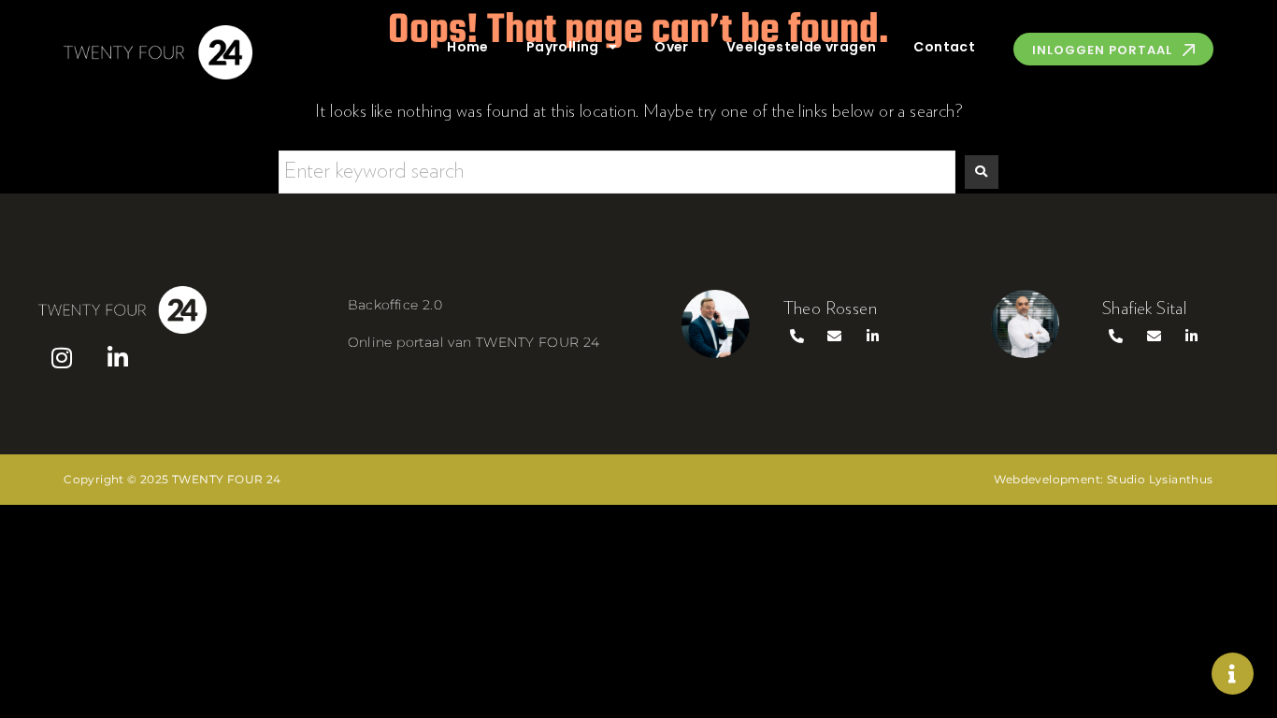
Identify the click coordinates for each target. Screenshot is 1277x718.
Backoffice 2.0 (395, 304)
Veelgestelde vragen (801, 46)
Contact (944, 46)
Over (671, 46)
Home (468, 46)
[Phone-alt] (797, 336)
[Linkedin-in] (117, 357)
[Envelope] (835, 336)
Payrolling (562, 46)
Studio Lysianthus (1160, 479)
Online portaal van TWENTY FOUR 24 (474, 342)
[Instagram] (61, 357)
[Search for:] (617, 172)
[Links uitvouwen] (1233, 674)
